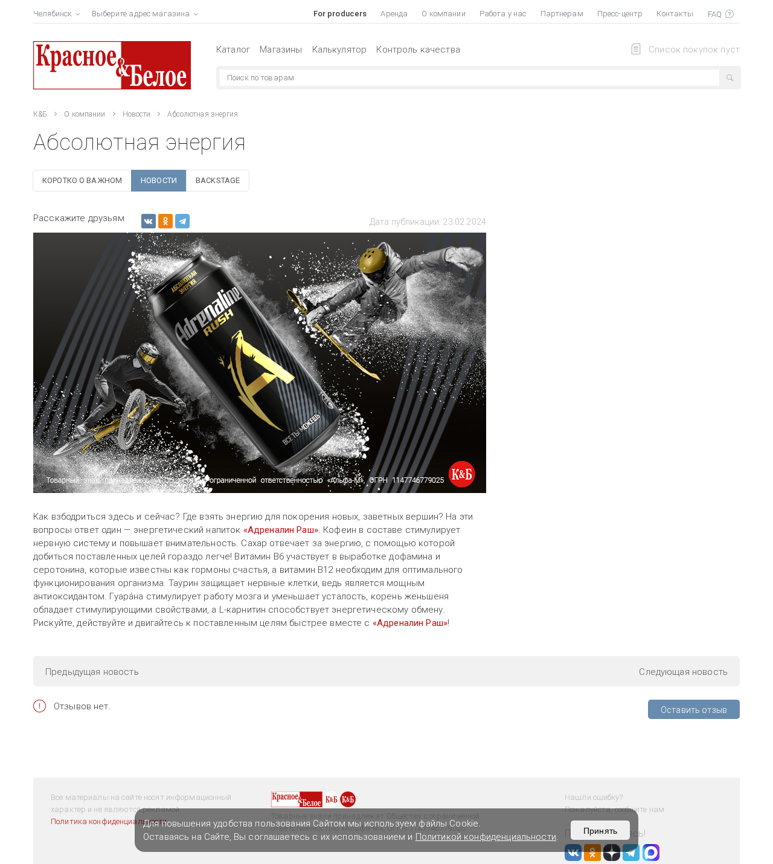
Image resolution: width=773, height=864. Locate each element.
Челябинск (52, 13)
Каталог (233, 49)
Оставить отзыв (694, 710)
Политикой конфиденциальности (485, 836)
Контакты (674, 13)
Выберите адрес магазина (141, 13)
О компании (443, 13)
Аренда (394, 13)
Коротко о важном (82, 180)
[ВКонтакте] (148, 221)
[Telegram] (182, 221)
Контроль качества (418, 49)
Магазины (281, 49)
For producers (340, 13)
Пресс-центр (620, 13)
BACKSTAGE (218, 180)
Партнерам (561, 13)
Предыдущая (92, 671)
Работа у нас (503, 13)
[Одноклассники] (165, 221)
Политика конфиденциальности (109, 821)
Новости (137, 114)
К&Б (40, 114)
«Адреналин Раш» (280, 529)
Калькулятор (339, 49)
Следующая (683, 671)
